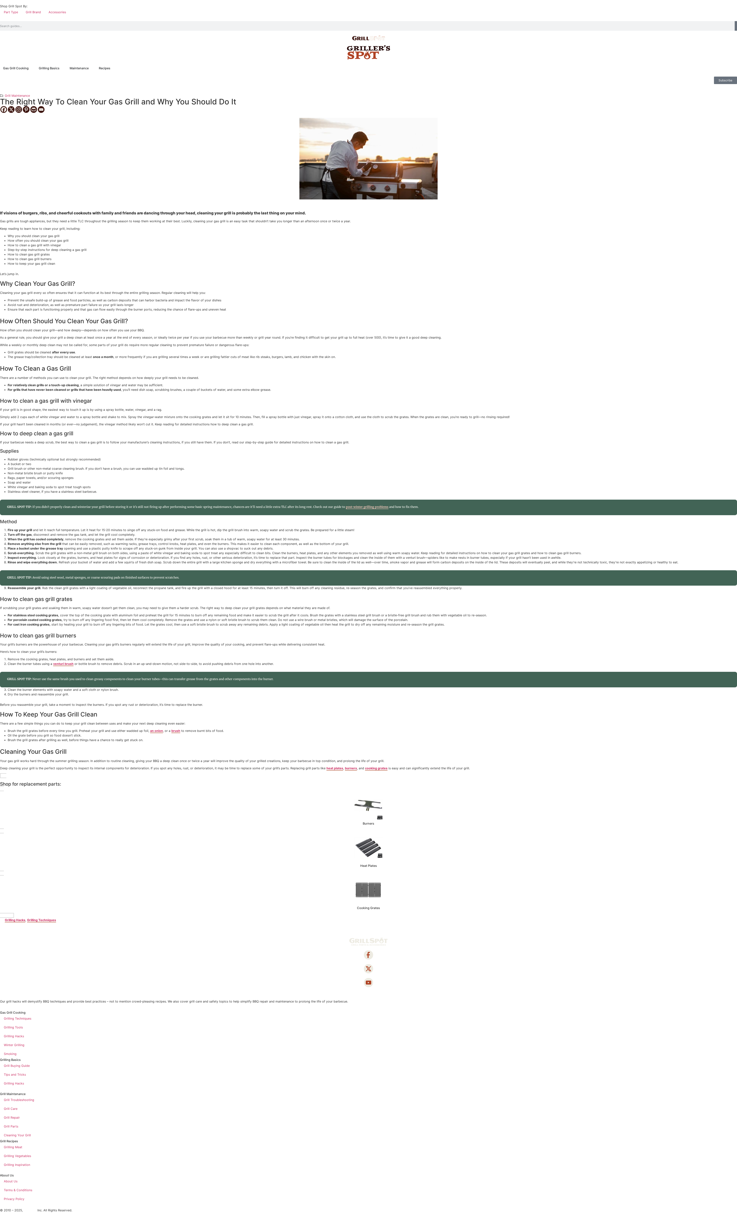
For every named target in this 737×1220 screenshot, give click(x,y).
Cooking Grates (368, 908)
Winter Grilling (14, 1045)
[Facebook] (3, 109)
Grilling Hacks (15, 920)
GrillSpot (30, 1210)
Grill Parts (11, 1126)
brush (175, 731)
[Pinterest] (26, 109)
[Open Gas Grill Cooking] (31, 68)
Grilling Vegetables (17, 1156)
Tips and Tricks (15, 1074)
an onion (156, 731)
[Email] (41, 109)
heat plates (334, 768)
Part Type (11, 12)
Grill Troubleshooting (19, 1100)
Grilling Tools (13, 1027)
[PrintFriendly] (33, 109)
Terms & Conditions (18, 1190)
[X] (11, 109)
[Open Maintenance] (91, 68)
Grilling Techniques (41, 920)
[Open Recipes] (112, 68)
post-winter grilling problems (367, 507)
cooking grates (376, 768)
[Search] (736, 26)
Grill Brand (33, 12)
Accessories (57, 12)
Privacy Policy (14, 1199)
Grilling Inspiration (17, 1165)
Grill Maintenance (17, 96)
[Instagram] (18, 109)
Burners (368, 823)
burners (351, 768)
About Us (10, 1181)
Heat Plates (368, 866)
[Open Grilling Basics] (62, 68)
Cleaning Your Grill (17, 1135)
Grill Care (10, 1109)
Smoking (10, 1054)
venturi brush (63, 664)
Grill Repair (12, 1117)
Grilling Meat (13, 1147)
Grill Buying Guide (17, 1066)
